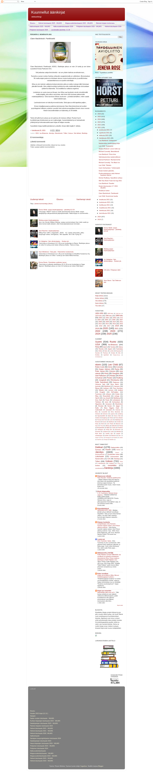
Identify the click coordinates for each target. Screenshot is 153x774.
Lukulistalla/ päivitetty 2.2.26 (60, 30)
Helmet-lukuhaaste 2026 (113, 26)
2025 (99, 116)
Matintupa (118, 420)
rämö (106, 402)
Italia (106, 351)
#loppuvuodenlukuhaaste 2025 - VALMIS (79, 23)
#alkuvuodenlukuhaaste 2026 (63, 26)
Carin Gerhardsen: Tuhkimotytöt (109, 168)
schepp (116, 396)
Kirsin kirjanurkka (103, 491)
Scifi (108, 459)
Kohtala (115, 437)
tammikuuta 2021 (105, 213)
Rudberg (119, 378)
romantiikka (112, 465)
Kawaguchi (108, 437)
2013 (107, 323)
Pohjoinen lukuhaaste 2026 (39, 30)
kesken (97, 465)
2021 (37, 133)
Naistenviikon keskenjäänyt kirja (109, 143)
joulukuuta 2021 (104, 130)
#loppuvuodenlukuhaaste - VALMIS (41, 753)
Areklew (97, 418)
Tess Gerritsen (118, 388)
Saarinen (99, 439)
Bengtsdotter (100, 427)
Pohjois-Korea (116, 355)
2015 (121, 323)
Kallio (97, 408)
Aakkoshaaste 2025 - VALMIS (40, 26)
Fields (111, 418)
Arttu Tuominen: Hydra (104, 541)
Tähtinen (98, 402)
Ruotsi (113, 341)
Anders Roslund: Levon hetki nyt (109, 149)
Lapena (112, 414)
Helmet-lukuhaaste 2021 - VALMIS (41, 731)
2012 (100, 323)
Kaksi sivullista (102, 573)
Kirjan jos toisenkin (104, 590)
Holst (102, 423)
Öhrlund (113, 435)
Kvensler (97, 431)
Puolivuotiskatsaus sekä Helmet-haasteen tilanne (109, 174)
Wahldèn (111, 439)
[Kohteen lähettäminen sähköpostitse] (51, 130)
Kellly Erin (109, 429)
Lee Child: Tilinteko (105, 165)
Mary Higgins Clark (111, 408)
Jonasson (108, 404)
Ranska (101, 349)
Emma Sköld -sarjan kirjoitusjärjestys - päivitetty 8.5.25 (57, 209)
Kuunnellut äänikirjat (48, 12)
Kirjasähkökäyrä (103, 508)
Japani (110, 349)
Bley (96, 412)
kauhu (119, 463)
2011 (121, 321)
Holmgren (100, 429)
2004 (99, 320)
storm (98, 364)
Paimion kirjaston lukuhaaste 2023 (41, 726)
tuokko (107, 435)
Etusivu (32, 23)
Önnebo (100, 406)
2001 (107, 318)
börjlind (120, 390)
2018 (117, 326)
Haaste (108, 449)
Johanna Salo (100, 384)
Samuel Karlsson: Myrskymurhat (109, 160)
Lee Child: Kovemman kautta (108, 196)
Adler (119, 435)
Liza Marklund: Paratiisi (106, 183)
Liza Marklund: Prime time (107, 154)
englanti (111, 463)
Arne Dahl (98, 400)
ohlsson (108, 394)
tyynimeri (106, 355)
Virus (121, 461)
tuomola (98, 386)
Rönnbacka (115, 380)
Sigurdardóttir (101, 416)
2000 (100, 318)
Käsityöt (32, 716)
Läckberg (120, 414)
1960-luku (118, 313)
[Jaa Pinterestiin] (59, 130)
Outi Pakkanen (100, 376)
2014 (114, 323)
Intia (119, 353)
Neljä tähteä (99, 296)
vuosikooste (98, 468)
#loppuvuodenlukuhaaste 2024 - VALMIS (43, 756)
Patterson (116, 382)
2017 (108, 326)
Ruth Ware (98, 433)
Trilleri (65, 133)
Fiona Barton (119, 418)
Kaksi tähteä (99, 303)
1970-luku (98, 315)
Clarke (114, 427)
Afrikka (100, 351)
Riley (96, 396)
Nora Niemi (115, 384)
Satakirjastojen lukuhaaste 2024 (40, 741)
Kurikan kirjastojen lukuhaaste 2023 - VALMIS (45, 721)
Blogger (100, 766)
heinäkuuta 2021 (105, 138)
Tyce (96, 425)
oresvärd (109, 410)
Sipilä (109, 416)
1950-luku (110, 313)
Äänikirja (84, 133)
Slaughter (115, 373)
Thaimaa (105, 353)
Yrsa (101, 425)
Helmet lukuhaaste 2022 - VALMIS (41, 728)
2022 (99, 125)
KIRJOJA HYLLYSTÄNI (105, 553)
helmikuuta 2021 (105, 210)
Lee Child (113, 364)
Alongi (121, 425)
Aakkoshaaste (34, 736)
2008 (100, 321)
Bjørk (108, 427)
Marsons (118, 423)
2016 (100, 326)
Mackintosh (59, 133)
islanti (105, 347)
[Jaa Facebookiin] (57, 130)
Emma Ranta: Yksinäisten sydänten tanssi (52, 262)
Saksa (121, 347)
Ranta (117, 369)
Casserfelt (104, 412)
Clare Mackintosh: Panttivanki (108, 193)
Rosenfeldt (106, 396)
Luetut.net (101, 539)
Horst (106, 373)
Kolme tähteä (99, 298)
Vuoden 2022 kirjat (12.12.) (39, 713)
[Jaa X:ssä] (55, 130)
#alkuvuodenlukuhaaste (38, 751)
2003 (121, 318)
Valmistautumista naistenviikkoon (109, 157)
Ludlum (121, 437)
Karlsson (105, 414)
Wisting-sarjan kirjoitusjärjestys (49, 220)
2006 (113, 320)
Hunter (109, 406)
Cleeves (112, 371)
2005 (106, 320)
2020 (99, 216)
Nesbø (112, 376)
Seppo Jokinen (104, 369)
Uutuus (70, 133)
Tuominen (98, 394)
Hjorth (97, 398)
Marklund (107, 386)
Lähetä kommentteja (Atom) (43, 203)
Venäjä (113, 353)
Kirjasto (117, 452)
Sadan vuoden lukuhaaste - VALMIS (42, 718)
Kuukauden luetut (114, 454)
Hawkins (120, 427)
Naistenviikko (99, 459)
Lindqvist (105, 431)
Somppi (105, 439)
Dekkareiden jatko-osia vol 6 (106, 592)
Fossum (99, 420)
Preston (109, 378)
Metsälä (118, 431)
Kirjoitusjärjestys (99, 454)
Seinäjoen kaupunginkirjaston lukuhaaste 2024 (45, 738)
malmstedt (98, 410)
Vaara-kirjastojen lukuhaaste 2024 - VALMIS (44, 743)
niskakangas (98, 435)
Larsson (110, 390)
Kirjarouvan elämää (104, 476)
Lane (111, 420)
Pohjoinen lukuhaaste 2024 (39, 748)
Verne (110, 367)
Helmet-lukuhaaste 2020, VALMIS (41, 733)
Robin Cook (99, 367)
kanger (118, 433)
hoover (104, 422)
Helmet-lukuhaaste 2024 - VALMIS (41, 761)
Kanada (97, 353)
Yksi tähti (98, 306)
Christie (118, 422)
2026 (99, 114)
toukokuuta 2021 (105, 202)
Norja (97, 347)
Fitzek (107, 400)
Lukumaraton (114, 456)
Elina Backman (115, 412)
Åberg (97, 388)
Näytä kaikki (120, 605)
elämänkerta (101, 463)
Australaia (119, 349)
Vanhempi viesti (83, 199)
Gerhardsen (116, 402)
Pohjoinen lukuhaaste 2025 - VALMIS (89, 26)
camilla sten (109, 433)
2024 (99, 119)
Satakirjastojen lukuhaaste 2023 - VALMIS (44, 723)
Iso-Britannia (44, 133)
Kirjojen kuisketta (103, 522)
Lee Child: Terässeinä (106, 146)
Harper (97, 437)
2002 (114, 318)
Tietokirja (117, 459)
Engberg (104, 418)
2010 (114, 321)
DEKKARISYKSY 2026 (104, 510)
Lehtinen (106, 388)
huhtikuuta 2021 (104, 205)
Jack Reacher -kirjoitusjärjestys (49, 231)
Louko (112, 431)
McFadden (114, 392)
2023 (99, 122)
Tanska (112, 347)
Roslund (97, 422)
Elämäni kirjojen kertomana (105, 23)
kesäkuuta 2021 (104, 199)
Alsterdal (117, 410)
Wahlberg (116, 398)
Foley (96, 423)
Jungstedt (102, 380)
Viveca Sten (117, 416)
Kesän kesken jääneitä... (107, 171)
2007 (121, 320)
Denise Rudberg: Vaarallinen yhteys (110, 178)
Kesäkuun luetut (104, 190)
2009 (107, 321)
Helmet (118, 449)
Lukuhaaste (99, 456)
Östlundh (114, 425)
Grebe (117, 394)
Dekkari (99, 447)
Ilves (102, 437)
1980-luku (108, 315)
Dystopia (98, 449)
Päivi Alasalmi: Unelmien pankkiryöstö (109, 478)
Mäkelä (101, 390)
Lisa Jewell (106, 398)
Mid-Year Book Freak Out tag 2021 (110, 180)
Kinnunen (118, 429)
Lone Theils (109, 423)
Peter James (100, 371)
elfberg (107, 425)
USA (97, 344)
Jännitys (51, 133)
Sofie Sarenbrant (101, 382)
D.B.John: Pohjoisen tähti (112, 270)
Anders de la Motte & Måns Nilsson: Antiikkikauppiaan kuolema (108, 576)
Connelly (119, 367)
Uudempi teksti (37, 199)
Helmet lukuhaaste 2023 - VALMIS (41, 758)
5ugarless (83, 766)
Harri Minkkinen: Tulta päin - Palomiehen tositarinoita (56, 252)
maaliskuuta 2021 (105, 208)
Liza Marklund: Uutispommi (108, 140)
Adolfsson (111, 422)
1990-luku (119, 315)
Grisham (97, 414)
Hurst (105, 420)
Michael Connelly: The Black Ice (109, 162)
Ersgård (102, 392)
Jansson (117, 386)
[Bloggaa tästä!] (53, 130)
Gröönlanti (97, 356)
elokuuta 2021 (104, 135)
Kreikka (97, 355)
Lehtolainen (116, 400)
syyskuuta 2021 (104, 133)
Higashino (98, 404)
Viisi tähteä (77, 133)
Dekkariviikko (115, 447)
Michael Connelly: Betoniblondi (109, 151)
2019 (99, 219)
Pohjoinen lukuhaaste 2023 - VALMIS (42, 746)
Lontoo (112, 351)
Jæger (118, 406)
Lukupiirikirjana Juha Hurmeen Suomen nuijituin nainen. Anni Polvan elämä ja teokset (108, 525)
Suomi (98, 341)
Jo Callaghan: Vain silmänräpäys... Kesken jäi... (54, 241)
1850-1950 (99, 313)
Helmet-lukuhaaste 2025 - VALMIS (50, 23)
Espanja (118, 351)
